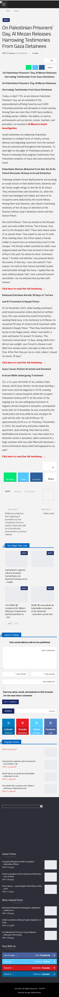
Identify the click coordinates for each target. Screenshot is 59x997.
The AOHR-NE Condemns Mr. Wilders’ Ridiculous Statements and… (18, 787)
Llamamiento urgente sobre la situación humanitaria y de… (19, 762)
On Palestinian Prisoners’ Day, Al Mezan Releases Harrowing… (19, 933)
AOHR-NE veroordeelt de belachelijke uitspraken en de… (18, 775)
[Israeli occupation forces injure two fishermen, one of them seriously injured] (51, 877)
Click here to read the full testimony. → (23, 288)
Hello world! (49, 513)
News (6, 20)
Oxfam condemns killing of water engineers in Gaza (21, 921)
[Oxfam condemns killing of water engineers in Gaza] (51, 923)
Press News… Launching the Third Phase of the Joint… (22, 887)
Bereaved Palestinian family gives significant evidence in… (21, 909)
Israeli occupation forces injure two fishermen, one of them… (22, 875)
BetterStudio (36, 992)
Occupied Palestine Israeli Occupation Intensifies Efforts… (18, 863)
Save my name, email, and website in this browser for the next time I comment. (28, 693)
